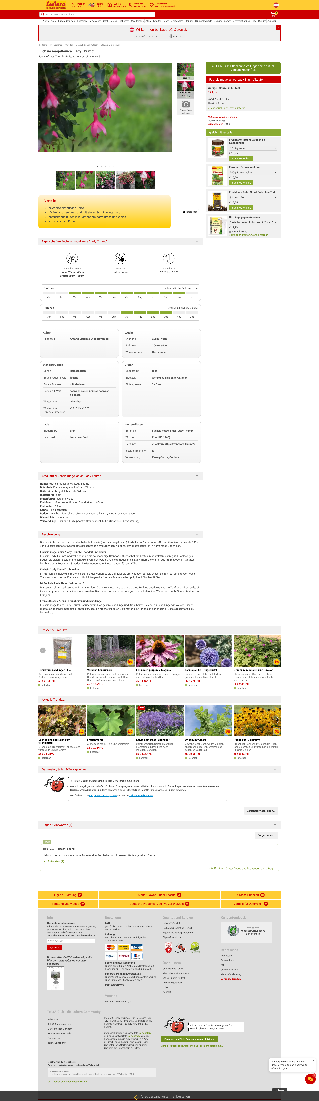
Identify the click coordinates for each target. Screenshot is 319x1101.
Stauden (189, 21)
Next (276, 650)
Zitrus (148, 21)
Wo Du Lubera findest (174, 978)
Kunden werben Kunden (60, 1033)
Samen (227, 21)
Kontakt (167, 992)
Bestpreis (82, 21)
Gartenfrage (134, 1036)
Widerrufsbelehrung (231, 974)
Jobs (165, 987)
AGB (223, 965)
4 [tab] (109, 166)
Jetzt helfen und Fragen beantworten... (68, 1081)
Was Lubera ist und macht (176, 973)
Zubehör (271, 21)
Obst (105, 21)
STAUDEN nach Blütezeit (87, 45)
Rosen (166, 21)
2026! (53, 21)
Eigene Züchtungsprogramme (178, 932)
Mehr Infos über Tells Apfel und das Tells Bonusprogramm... (192, 1045)
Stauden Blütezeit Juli (110, 45)
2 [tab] (101, 166)
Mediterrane (137, 21)
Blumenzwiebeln (203, 21)
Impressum (226, 955)
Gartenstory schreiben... (261, 810)
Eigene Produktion (172, 937)
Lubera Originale (66, 21)
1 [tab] (97, 166)
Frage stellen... (267, 835)
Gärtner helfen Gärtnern (60, 1028)
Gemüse (218, 21)
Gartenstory (145, 1033)
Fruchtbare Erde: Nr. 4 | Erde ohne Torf (252, 192)
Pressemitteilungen (173, 982)
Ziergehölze (177, 21)
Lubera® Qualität (172, 923)
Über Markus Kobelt (173, 968)
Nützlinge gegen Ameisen (244, 217)
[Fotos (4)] (185, 71)
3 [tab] (105, 166)
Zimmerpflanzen (241, 21)
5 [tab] (113, 166)
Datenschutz (227, 960)
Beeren (113, 21)
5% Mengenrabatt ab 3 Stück (222, 117)
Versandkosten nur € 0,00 (118, 1001)
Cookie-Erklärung (229, 969)
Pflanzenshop (56, 45)
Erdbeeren (124, 21)
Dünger (262, 21)
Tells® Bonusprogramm (60, 1024)
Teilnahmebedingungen (141, 795)
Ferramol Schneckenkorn (244, 167)
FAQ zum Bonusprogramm (103, 795)
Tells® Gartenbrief (57, 1042)
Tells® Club (53, 1019)
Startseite (43, 45)
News (46, 21)
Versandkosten (215, 124)
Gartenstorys (54, 1038)
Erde (254, 21)
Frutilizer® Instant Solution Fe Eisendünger (247, 141)
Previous (43, 650)
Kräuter (157, 21)
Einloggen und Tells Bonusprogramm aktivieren (189, 1039)
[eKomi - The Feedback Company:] (233, 930)
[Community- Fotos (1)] (185, 89)
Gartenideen (95, 21)
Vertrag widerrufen (231, 979)
